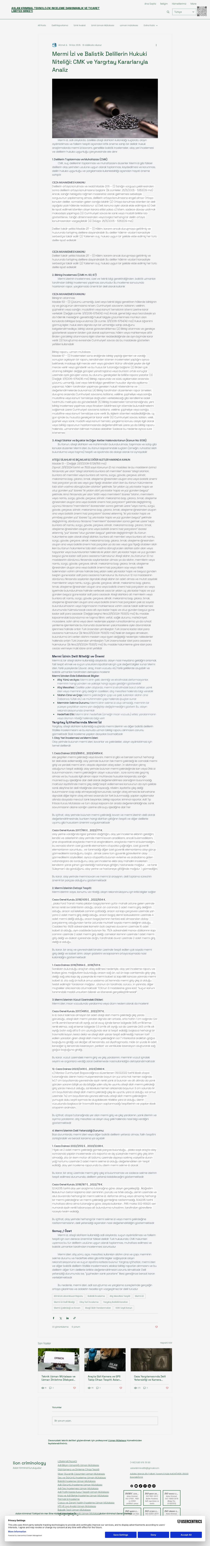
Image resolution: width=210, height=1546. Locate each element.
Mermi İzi (139, 1296)
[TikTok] (140, 1486)
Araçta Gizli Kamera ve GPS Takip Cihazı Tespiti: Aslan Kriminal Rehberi (104, 1378)
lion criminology (29, 1463)
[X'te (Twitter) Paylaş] (60, 1318)
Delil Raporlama (60, 25)
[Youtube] (136, 1486)
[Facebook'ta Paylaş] (53, 1318)
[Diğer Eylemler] (156, 45)
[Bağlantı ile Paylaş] (74, 1318)
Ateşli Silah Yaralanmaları (98, 1307)
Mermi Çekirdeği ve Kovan (67, 1307)
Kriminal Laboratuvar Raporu (68, 1296)
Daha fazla (149, 25)
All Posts (42, 25)
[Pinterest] (131, 1486)
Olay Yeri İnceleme (89, 1302)
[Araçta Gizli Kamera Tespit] (105, 1359)
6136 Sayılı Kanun (124, 1307)
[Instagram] (154, 1486)
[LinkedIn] (149, 1486)
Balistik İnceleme (96, 1296)
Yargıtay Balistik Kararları (115, 1302)
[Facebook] (145, 1486)
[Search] (168, 12)
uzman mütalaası (129, 25)
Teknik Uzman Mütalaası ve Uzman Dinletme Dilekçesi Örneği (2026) (58, 1378)
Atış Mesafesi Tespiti (120, 1296)
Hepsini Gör (166, 1342)
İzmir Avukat (80, 25)
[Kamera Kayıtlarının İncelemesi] (151, 1359)
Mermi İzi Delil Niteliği (64, 1302)
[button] (132, 1498)
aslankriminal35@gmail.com (144, 1468)
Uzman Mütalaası (117, 1440)
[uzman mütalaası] (58, 1359)
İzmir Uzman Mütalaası (102, 25)
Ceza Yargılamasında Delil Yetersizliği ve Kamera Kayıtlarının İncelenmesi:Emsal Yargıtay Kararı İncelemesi (151, 1378)
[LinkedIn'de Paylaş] (67, 1318)
